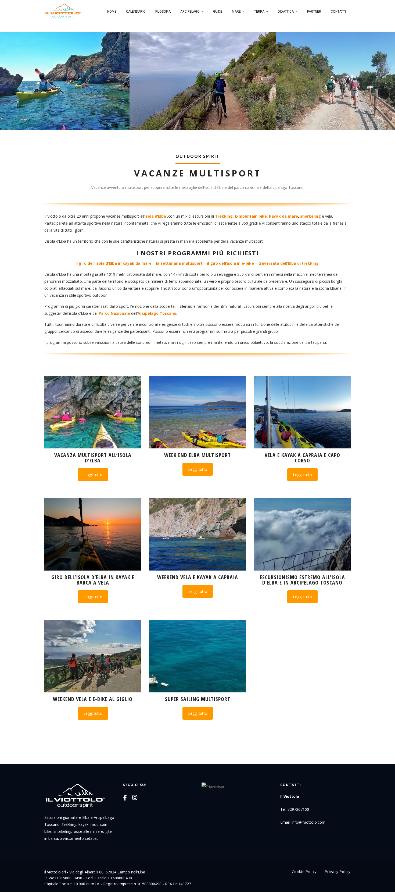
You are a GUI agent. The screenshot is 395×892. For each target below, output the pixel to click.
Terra (259, 11)
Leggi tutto (92, 474)
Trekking (224, 216)
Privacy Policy (338, 871)
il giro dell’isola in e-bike (230, 263)
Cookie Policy (304, 871)
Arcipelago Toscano (157, 313)
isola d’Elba (155, 216)
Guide (217, 11)
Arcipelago (190, 11)
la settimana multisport (179, 263)
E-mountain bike (251, 216)
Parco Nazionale (114, 313)
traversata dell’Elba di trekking (288, 263)
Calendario (136, 11)
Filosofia (163, 11)
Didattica (286, 11)
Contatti (338, 11)
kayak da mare (283, 216)
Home (111, 11)
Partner (314, 11)
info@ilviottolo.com (308, 822)
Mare (236, 11)
